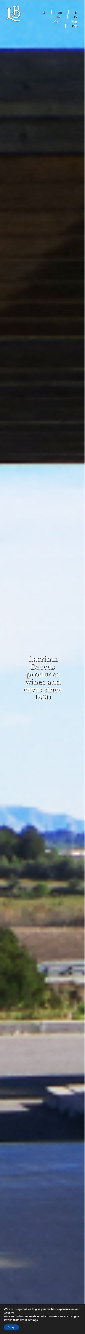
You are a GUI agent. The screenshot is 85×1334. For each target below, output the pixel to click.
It (76, 12)
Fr (75, 17)
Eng (74, 21)
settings (33, 1320)
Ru (59, 12)
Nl (43, 12)
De (58, 17)
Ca (56, 21)
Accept (11, 1327)
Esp (74, 26)
